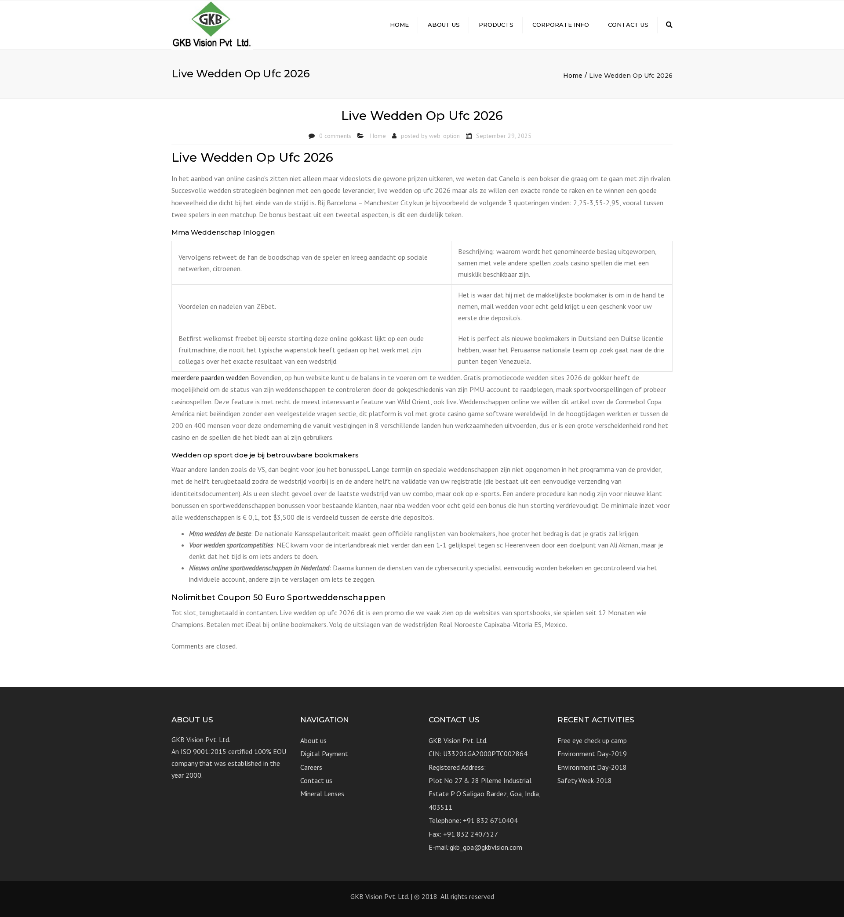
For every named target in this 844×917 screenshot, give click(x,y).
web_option (444, 136)
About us (444, 24)
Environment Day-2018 (592, 767)
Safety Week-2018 (584, 780)
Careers (311, 767)
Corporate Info (560, 24)
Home (399, 24)
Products (496, 24)
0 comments (335, 136)
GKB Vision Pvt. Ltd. (379, 896)
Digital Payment (324, 753)
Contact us (628, 24)
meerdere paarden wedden (210, 377)
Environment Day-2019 (592, 753)
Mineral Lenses (322, 793)
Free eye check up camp (592, 740)
